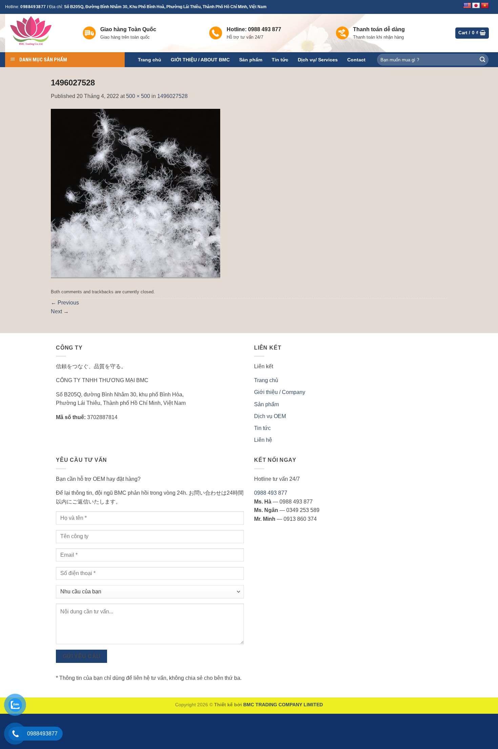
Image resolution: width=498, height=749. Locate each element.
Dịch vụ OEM (270, 416)
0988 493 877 (270, 493)
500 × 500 (138, 96)
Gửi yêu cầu (82, 656)
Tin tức (280, 59)
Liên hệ (263, 440)
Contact (356, 59)
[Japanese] (476, 5)
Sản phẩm (250, 59)
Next (60, 311)
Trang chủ (149, 59)
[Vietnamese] (485, 5)
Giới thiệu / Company (279, 392)
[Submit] (482, 59)
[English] (467, 5)
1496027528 (172, 96)
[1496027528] (135, 193)
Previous (65, 302)
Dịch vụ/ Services (318, 59)
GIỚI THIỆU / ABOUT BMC (200, 59)
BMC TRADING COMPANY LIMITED (283, 704)
